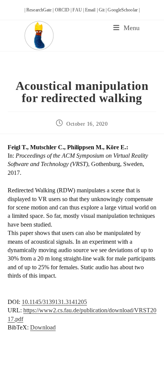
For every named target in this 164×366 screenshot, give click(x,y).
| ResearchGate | (39, 10)
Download (43, 327)
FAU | (78, 10)
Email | (92, 10)
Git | (103, 10)
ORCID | (64, 10)
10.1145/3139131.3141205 (54, 302)
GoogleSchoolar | (124, 10)
